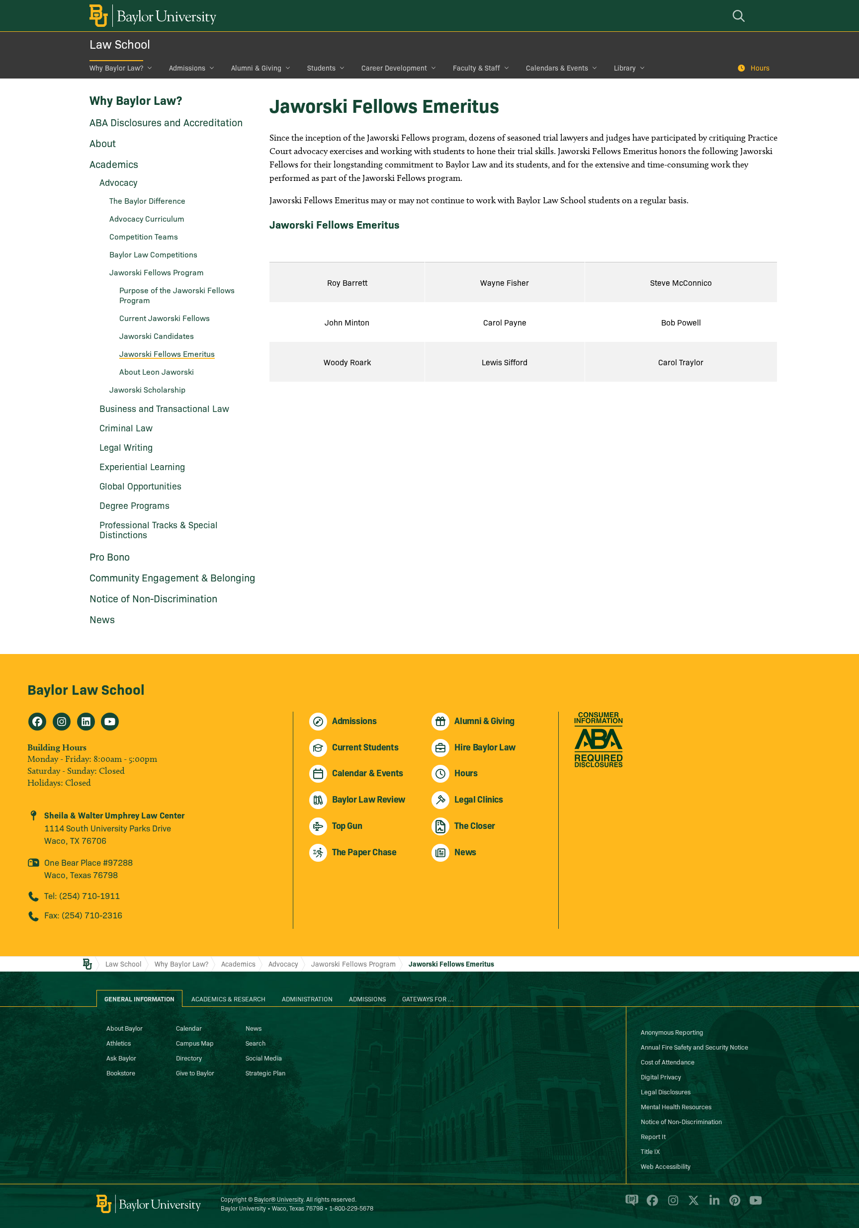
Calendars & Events (557, 68)
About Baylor (124, 1027)
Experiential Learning (142, 466)
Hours (760, 68)
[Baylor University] (151, 15)
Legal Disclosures (665, 1091)
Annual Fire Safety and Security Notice (694, 1046)
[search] (740, 15)
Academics (113, 163)
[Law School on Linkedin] (86, 722)
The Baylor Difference (147, 200)
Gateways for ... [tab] (428, 998)
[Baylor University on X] (692, 1204)
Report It (653, 1136)
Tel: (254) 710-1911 (82, 895)
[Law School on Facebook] (37, 722)
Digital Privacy (661, 1076)
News (102, 619)
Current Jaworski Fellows (164, 317)
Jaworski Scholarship (147, 389)
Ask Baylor (121, 1057)
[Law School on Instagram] (62, 722)
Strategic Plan (265, 1072)
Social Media (264, 1057)
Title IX (650, 1150)
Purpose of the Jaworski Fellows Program (177, 294)
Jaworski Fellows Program (156, 271)
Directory (189, 1057)
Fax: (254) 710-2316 (83, 914)
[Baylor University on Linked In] (712, 1204)
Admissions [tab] (367, 998)
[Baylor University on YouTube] (753, 1204)
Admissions (187, 68)
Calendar (189, 1027)
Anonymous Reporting (672, 1031)
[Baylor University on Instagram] (671, 1204)
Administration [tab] (307, 998)
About (102, 143)
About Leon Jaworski (156, 371)
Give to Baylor (195, 1072)
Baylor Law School (86, 688)
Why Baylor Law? (116, 68)
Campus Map (195, 1042)
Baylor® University (278, 1199)
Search (255, 1042)
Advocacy (283, 964)
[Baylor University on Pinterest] (733, 1204)
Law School (119, 43)
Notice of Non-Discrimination (153, 598)
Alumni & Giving (256, 68)
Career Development (394, 68)
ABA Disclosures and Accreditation (166, 122)
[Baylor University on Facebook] (650, 1204)
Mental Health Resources (676, 1106)
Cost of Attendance (667, 1061)
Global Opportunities (140, 486)
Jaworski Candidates (156, 335)
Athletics (118, 1042)
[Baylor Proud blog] (630, 1204)
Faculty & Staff (476, 68)
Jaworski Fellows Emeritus (167, 353)
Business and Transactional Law (164, 408)
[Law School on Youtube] (110, 722)
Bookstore (120, 1072)
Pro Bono (109, 556)
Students (321, 68)
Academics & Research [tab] (228, 998)
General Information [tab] (139, 998)
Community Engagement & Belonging (172, 577)
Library (625, 68)
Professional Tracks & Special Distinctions (158, 529)
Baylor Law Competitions (153, 253)
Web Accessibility (665, 1165)
